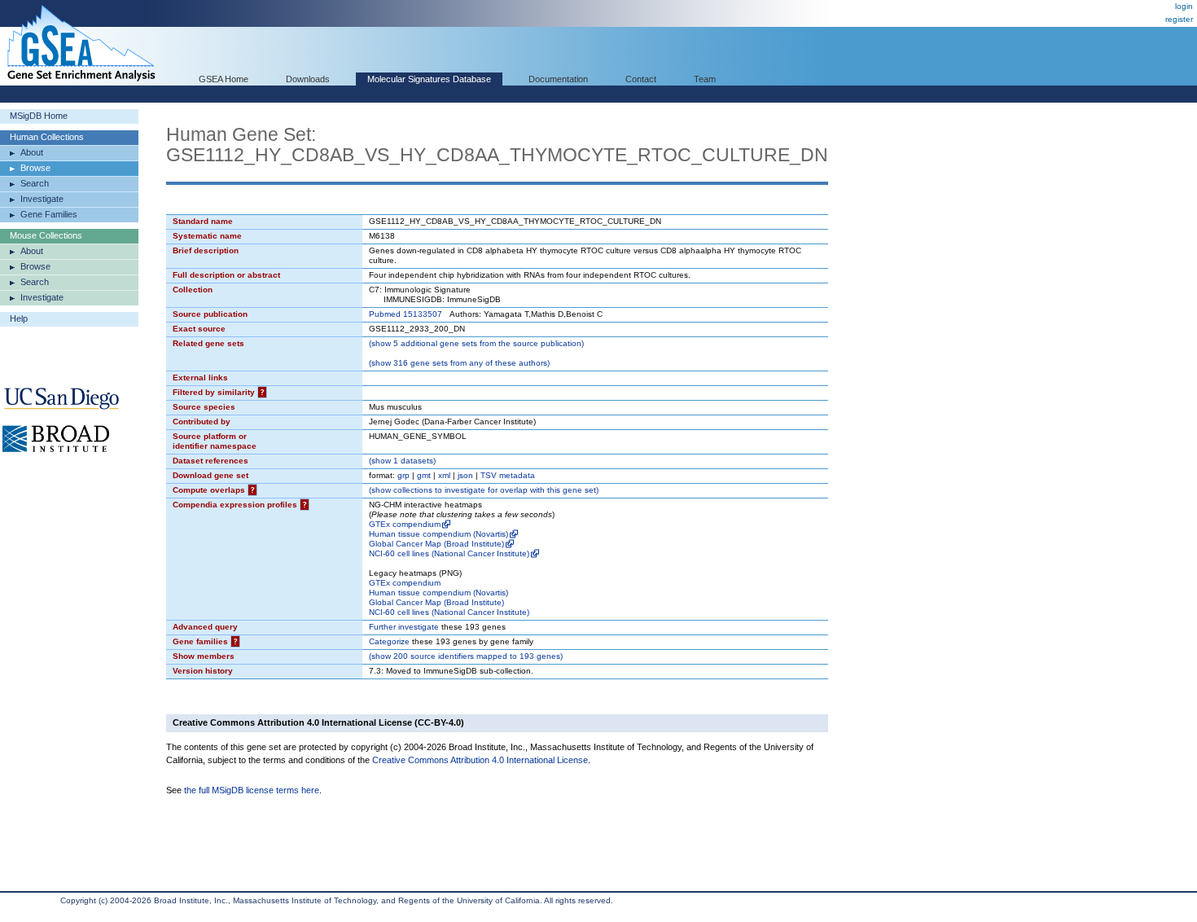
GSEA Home (223, 79)
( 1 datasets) (402, 460)
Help (19, 318)
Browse (35, 168)
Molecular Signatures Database (429, 79)
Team (705, 79)
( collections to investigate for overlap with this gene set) (483, 489)
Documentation (558, 79)
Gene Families (48, 214)
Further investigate (404, 626)
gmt (424, 475)
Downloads (308, 79)
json (465, 475)
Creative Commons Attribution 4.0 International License (480, 760)
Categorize (389, 641)
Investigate (42, 199)
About (31, 152)
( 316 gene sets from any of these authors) (459, 362)
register (1179, 19)
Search (34, 183)
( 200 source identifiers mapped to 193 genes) (466, 656)
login (1184, 6)
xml (444, 475)
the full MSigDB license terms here (251, 790)
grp (403, 475)
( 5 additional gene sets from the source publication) (476, 343)
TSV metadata (507, 475)
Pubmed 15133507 (405, 314)
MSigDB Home (39, 116)
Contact (640, 79)
